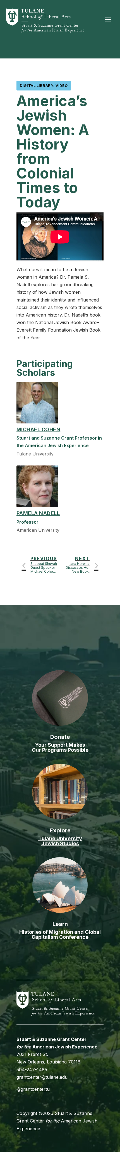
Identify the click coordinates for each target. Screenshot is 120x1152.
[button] (108, 19)
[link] (45, 31)
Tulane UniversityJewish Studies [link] (60, 840)
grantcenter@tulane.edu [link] (42, 1077)
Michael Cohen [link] (38, 429)
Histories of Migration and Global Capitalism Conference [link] (60, 934)
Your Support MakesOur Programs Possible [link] (60, 747)
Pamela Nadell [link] (38, 513)
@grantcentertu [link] (33, 1089)
